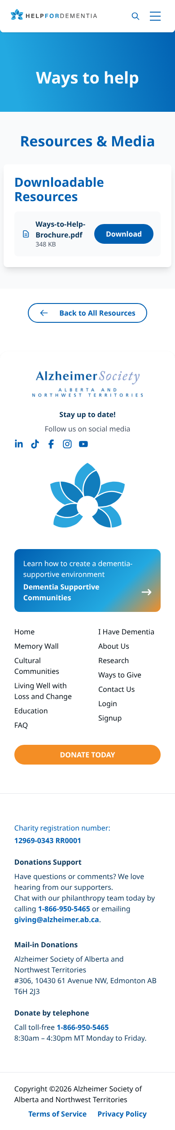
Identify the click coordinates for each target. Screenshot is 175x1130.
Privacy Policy (122, 1114)
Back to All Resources (97, 313)
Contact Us (116, 689)
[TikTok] (35, 444)
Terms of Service (57, 1114)
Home (24, 632)
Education (31, 711)
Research (113, 660)
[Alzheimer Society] (87, 383)
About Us (113, 646)
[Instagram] (67, 444)
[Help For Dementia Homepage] (87, 495)
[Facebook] (51, 444)
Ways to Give (119, 675)
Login (107, 703)
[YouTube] (83, 444)
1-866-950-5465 (64, 909)
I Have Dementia (126, 632)
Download (124, 234)
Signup (110, 718)
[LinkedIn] (18, 444)
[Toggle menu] (155, 16)
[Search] (135, 16)
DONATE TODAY (87, 755)
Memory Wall (36, 646)
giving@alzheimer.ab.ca (56, 919)
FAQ (21, 725)
